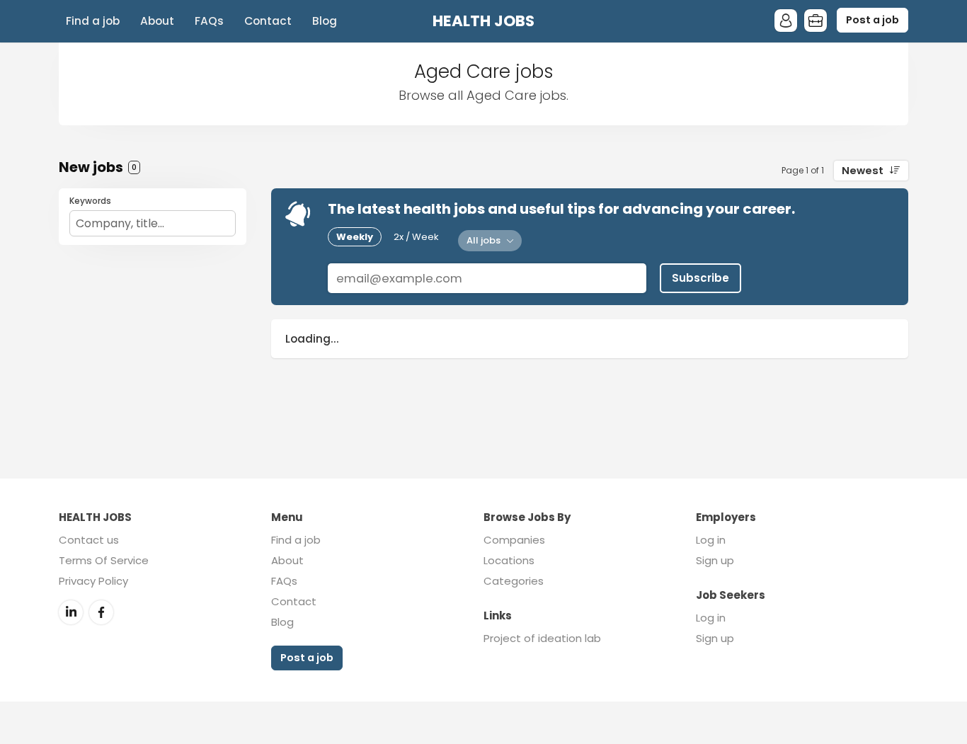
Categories (513, 580)
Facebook (101, 612)
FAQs (209, 20)
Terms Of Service (104, 560)
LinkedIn (71, 612)
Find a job (93, 20)
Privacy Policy (93, 580)
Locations (508, 560)
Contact (268, 20)
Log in (711, 539)
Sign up (715, 560)
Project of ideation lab (542, 638)
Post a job (872, 20)
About (157, 20)
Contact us (89, 539)
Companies (514, 539)
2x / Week (416, 237)
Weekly (354, 237)
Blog (324, 20)
